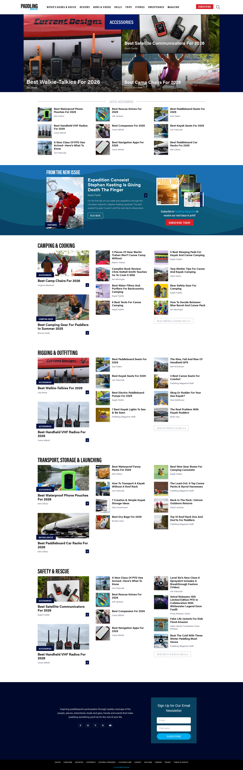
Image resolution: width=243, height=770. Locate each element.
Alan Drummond (120, 507)
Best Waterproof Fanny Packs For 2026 (126, 468)
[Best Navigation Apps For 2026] (103, 148)
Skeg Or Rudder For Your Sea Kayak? (185, 394)
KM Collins (59, 115)
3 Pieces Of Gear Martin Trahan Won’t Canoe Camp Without (128, 255)
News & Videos (102, 7)
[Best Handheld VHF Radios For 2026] (45, 131)
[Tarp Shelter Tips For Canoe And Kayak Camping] (161, 274)
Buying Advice (46, 537)
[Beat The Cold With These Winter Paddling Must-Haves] (161, 641)
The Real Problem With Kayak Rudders (184, 410)
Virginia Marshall (46, 285)
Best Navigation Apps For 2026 (128, 143)
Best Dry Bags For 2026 (127, 517)
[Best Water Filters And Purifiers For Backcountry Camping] (103, 291)
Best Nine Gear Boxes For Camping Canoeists (186, 468)
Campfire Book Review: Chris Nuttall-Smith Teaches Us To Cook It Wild (129, 272)
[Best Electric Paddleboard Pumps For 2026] (103, 398)
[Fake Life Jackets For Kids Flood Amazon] (161, 624)
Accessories (45, 275)
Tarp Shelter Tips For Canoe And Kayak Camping (187, 270)
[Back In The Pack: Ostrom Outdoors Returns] (161, 505)
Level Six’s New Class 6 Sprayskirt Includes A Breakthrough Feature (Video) (185, 582)
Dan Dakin (175, 115)
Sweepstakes (156, 7)
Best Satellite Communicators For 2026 (61, 608)
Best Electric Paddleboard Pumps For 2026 (128, 394)
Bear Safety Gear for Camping (183, 287)
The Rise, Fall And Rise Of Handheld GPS (186, 360)
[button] (218, 7)
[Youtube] (110, 725)
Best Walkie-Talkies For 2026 (60, 387)
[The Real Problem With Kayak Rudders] (161, 415)
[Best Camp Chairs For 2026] (170, 73)
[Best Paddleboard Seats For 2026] (161, 114)
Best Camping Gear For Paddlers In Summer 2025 (63, 326)
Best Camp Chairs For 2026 (59, 280)
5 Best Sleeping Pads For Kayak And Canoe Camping (187, 253)
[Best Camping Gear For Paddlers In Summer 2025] (63, 307)
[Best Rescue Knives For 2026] (103, 114)
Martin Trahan (118, 262)
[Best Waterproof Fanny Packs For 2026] (103, 472)
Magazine (173, 7)
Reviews (85, 7)
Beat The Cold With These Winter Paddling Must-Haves (186, 638)
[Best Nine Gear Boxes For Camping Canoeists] (161, 472)
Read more (95, 215)
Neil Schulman (177, 366)
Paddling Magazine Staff (123, 416)
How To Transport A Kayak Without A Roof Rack (128, 484)
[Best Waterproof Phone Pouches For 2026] (45, 114)
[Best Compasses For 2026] (103, 131)
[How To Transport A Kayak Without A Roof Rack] (103, 489)
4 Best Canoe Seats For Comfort (185, 377)
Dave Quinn (175, 275)
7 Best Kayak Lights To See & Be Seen (129, 410)
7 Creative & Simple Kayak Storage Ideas (128, 501)
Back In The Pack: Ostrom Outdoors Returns (186, 501)
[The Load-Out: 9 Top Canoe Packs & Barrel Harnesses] (161, 489)
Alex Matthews (177, 399)
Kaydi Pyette (94, 195)
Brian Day (174, 416)
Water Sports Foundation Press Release (184, 627)
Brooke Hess (118, 520)
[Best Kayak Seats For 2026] (161, 131)
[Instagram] (88, 725)
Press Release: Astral (180, 613)
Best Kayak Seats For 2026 (187, 125)
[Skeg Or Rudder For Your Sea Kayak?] (161, 398)
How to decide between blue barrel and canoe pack (187, 303)
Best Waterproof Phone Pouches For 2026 (68, 110)
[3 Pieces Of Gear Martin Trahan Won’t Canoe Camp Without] (103, 257)
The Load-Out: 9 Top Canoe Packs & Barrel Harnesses (187, 484)
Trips (128, 7)
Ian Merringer (118, 279)
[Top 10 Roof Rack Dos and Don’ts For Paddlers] (161, 522)
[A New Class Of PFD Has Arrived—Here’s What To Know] (45, 148)
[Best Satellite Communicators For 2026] (170, 33)
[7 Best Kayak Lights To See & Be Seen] (103, 415)
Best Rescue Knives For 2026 (127, 110)
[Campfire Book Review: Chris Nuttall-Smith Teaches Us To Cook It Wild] (103, 274)
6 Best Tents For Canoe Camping (126, 303)
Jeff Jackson (117, 115)
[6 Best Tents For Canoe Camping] (103, 308)
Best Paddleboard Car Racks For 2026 (183, 143)
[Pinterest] (95, 725)
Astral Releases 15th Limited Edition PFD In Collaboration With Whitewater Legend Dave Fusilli (186, 603)
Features (52, 224)
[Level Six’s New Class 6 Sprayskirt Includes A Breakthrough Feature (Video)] (161, 583)
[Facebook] (80, 725)
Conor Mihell (60, 132)
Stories (140, 7)
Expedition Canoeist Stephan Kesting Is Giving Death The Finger (114, 184)
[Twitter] (103, 725)
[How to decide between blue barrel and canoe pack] (161, 308)
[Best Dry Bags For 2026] (103, 522)
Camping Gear (46, 319)
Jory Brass (42, 392)
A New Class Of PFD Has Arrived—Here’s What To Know (69, 145)
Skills (118, 7)
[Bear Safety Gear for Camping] (161, 291)
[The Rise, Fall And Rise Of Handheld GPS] (161, 365)
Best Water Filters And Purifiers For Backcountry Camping (128, 288)
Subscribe (204, 6)
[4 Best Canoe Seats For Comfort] (161, 381)
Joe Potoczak (60, 152)
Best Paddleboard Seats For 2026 (187, 110)
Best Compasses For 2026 (128, 125)
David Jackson (177, 507)
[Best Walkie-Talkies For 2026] (72, 53)
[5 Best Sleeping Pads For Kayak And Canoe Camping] (161, 257)
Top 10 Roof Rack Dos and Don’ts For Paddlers (186, 518)
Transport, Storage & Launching (70, 459)
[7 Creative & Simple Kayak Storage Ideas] (103, 505)
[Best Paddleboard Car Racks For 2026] (161, 148)
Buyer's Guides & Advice (61, 7)
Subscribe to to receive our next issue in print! (179, 213)
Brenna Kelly (44, 332)
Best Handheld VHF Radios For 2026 (71, 127)
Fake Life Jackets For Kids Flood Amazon (186, 620)
